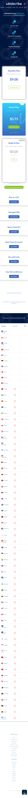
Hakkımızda (14, 762)
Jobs (14, 769)
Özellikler (2, 7)
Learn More (14, 202)
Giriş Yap (21, 7)
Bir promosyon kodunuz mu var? (14, 187)
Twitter (14, 777)
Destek (13, 7)
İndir (17, 7)
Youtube (14, 773)
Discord (14, 779)
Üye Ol (25, 7)
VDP (14, 767)
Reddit (14, 775)
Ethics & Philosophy (14, 746)
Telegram (14, 780)
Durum (14, 752)
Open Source (14, 754)
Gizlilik (14, 764)
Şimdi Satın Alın (14, 87)
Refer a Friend (14, 744)
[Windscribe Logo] (14, 3)
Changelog (14, 748)
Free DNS (14, 756)
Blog (14, 771)
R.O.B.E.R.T (14, 57)
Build (14, 159)
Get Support (14, 741)
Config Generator (14, 46)
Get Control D (14, 216)
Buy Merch (14, 750)
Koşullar (14, 766)
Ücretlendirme (8, 7)
